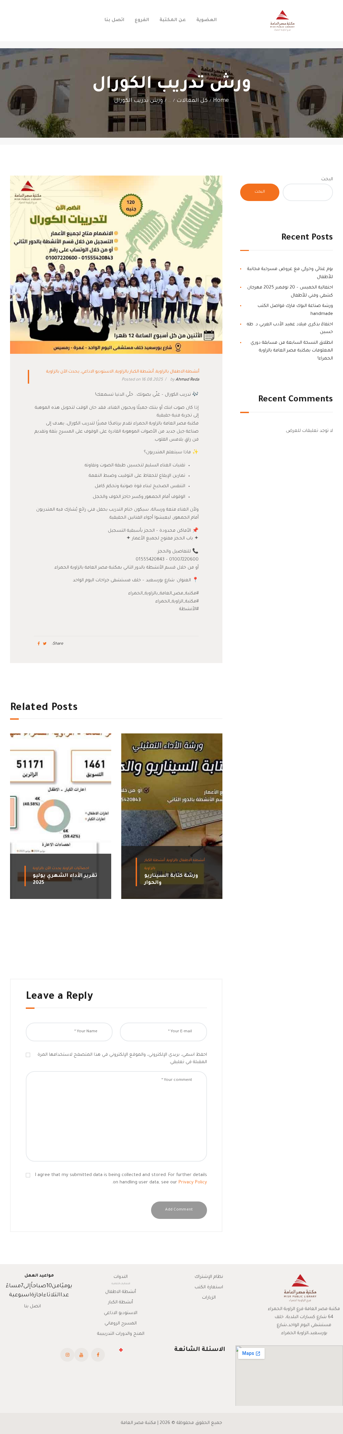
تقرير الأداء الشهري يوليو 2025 (65, 879)
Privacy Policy (193, 1182)
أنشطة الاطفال (120, 1292)
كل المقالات (192, 101)
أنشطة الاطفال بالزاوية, (185, 860)
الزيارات (209, 1297)
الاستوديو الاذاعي (97, 372)
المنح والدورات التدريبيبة (120, 1334)
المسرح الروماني (121, 1323)
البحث (327, 179)
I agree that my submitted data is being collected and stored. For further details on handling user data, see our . (121, 1179)
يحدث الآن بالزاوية (62, 372)
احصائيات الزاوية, (75, 868)
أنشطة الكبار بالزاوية (135, 372)
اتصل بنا (32, 1306)
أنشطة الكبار (120, 1302)
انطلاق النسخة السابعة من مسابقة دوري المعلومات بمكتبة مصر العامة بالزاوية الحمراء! (292, 351)
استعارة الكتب (209, 1287)
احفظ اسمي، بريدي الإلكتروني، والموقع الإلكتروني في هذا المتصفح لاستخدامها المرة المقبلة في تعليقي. (122, 1058)
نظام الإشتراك (209, 1277)
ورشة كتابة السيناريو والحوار (171, 879)
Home (221, 101)
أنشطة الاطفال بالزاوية (177, 372)
